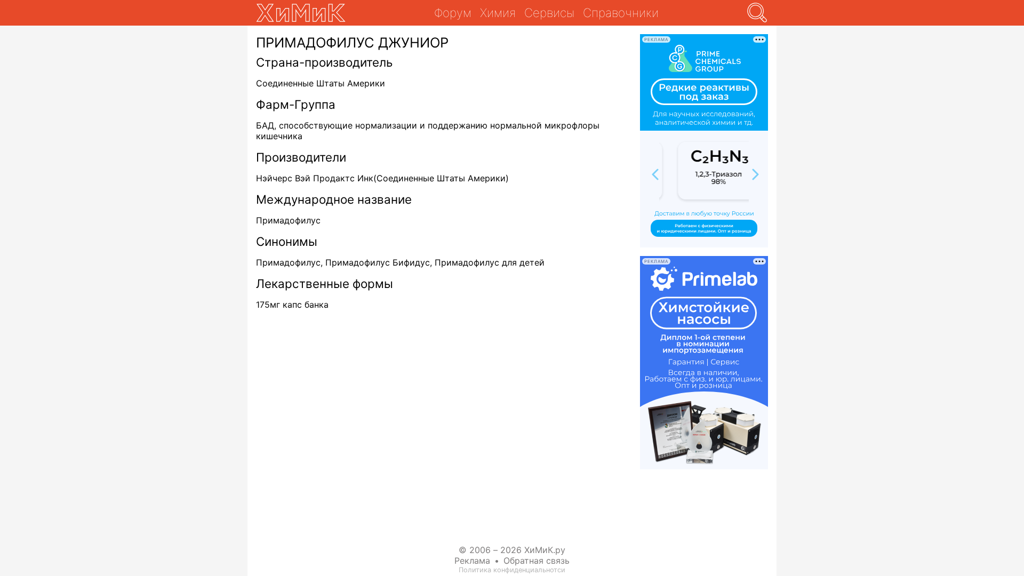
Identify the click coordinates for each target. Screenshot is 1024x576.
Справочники (621, 12)
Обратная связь (536, 560)
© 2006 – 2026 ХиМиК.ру (512, 550)
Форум (452, 12)
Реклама (472, 560)
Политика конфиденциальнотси (512, 570)
